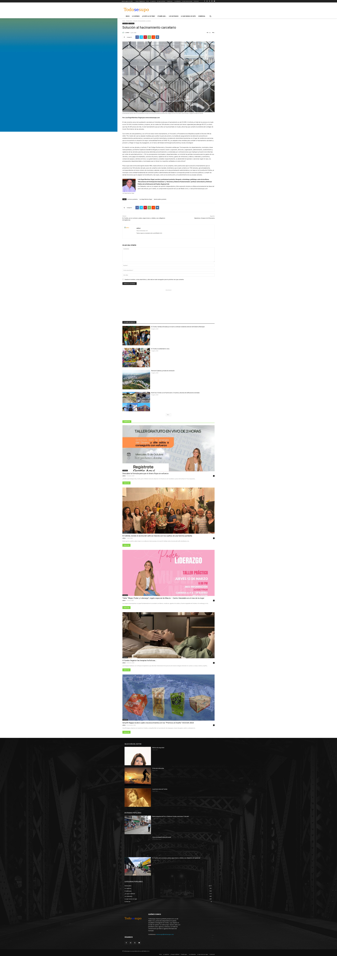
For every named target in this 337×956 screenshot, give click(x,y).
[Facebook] (205, 1)
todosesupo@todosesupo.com (165, 934)
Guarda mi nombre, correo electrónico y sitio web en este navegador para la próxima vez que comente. (154, 279)
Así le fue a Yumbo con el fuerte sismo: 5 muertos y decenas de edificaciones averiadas (175, 392)
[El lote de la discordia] (138, 777)
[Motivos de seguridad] (138, 756)
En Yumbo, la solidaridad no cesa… (160, 348)
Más (168, 414)
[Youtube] (214, 1)
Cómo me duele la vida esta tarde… (162, 837)
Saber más (126, 483)
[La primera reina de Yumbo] (138, 797)
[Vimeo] (212, 1)
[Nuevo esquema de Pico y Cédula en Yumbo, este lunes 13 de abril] (138, 825)
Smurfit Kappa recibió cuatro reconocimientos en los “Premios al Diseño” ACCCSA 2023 (158, 723)
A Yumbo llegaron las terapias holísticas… (139, 660)
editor (127, 32)
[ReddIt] (153, 37)
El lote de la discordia (158, 768)
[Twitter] (210, 1)
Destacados (129, 21)
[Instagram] (207, 1)
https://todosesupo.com (142, 230)
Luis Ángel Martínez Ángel (145, 199)
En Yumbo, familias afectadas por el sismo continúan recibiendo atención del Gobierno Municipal (177, 326)
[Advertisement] (183, 9)
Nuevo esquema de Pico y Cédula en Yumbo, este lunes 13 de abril (170, 816)
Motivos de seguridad (158, 747)
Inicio (123, 21)
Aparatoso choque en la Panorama (204, 218)
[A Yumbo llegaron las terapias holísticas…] (168, 635)
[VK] (157, 37)
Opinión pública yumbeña (160, 199)
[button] (210, 16)
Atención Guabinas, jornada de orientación (163, 370)
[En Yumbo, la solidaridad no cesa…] (136, 357)
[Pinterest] (145, 37)
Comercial (125, 470)
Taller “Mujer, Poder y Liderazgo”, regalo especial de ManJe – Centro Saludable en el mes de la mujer (163, 598)
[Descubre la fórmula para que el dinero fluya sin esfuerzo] (168, 448)
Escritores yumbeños (133, 199)
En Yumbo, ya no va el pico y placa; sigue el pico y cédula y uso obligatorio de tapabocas (176, 858)
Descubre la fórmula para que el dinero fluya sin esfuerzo (145, 473)
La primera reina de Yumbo (159, 789)
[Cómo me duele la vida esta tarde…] (138, 845)
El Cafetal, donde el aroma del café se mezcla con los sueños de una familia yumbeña (157, 536)
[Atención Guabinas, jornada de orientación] (136, 379)
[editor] (123, 32)
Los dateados (131, 23)
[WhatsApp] (149, 37)
